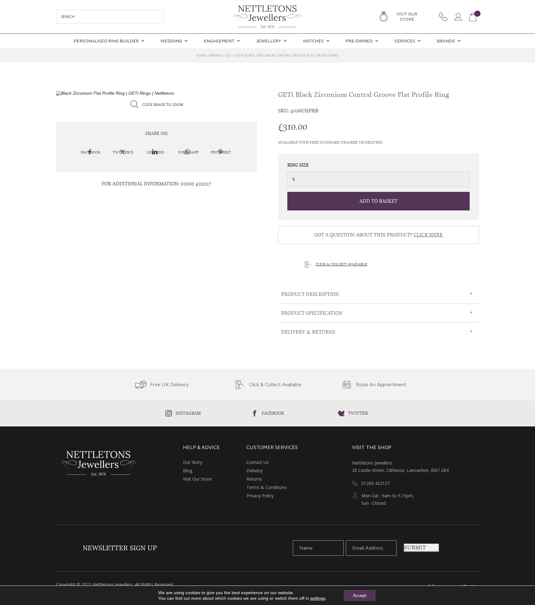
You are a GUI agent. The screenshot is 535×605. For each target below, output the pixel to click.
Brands (446, 41)
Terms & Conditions (266, 487)
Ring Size (298, 165)
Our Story (192, 462)
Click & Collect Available (341, 264)
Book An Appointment (381, 384)
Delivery (254, 470)
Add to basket (378, 201)
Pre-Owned (359, 41)
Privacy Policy (260, 496)
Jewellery (268, 41)
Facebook (273, 413)
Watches (313, 41)
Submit (415, 547)
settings (317, 598)
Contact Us (257, 462)
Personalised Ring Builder (106, 41)
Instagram (188, 413)
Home (201, 55)
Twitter (358, 413)
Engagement (219, 41)
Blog (187, 470)
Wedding (171, 41)
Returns (254, 479)
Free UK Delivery (169, 384)
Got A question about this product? (378, 234)
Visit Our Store (406, 16)
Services (404, 41)
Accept (359, 595)
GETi (229, 55)
